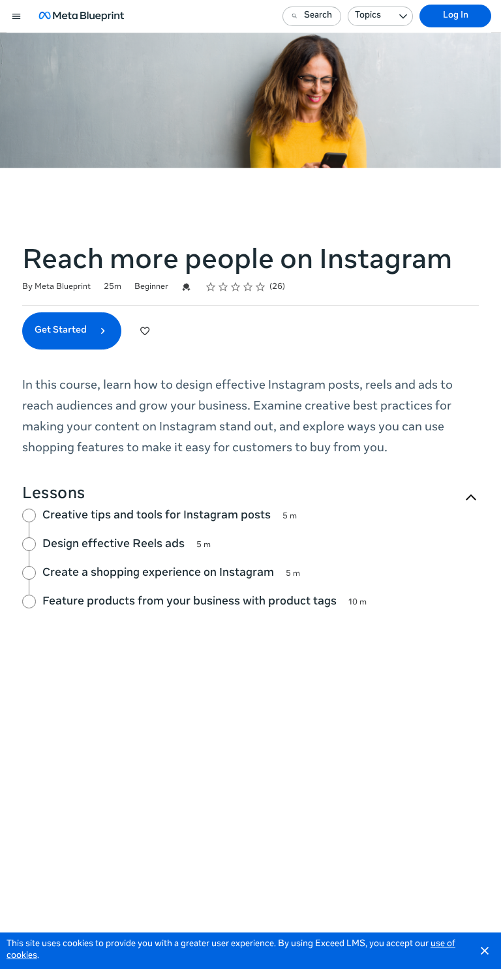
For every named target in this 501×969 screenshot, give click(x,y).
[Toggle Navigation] (17, 16)
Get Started (62, 330)
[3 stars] (236, 287)
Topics (368, 16)
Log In (455, 16)
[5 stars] (260, 287)
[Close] (484, 951)
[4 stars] (248, 287)
